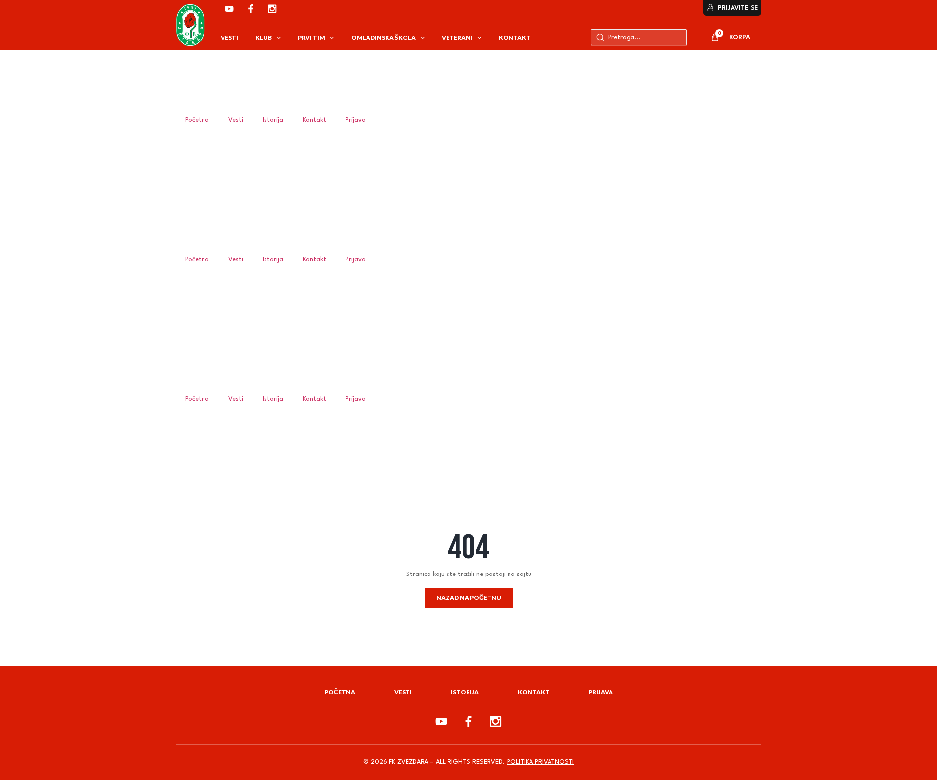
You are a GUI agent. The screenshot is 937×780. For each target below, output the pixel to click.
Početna (197, 120)
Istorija (273, 120)
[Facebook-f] (251, 9)
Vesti (229, 37)
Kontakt (514, 37)
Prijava (356, 120)
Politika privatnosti (540, 762)
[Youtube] (229, 9)
